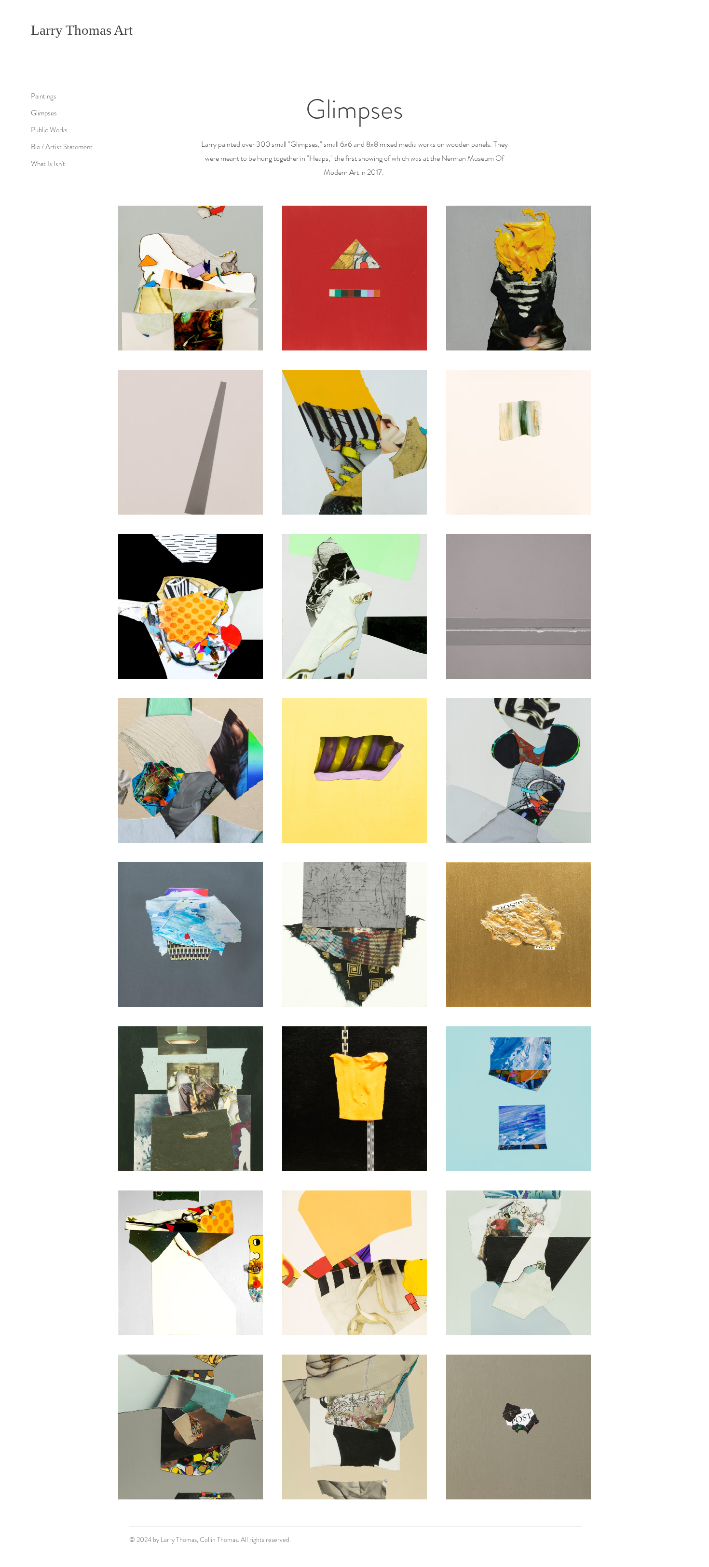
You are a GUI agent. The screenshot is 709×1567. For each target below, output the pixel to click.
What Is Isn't (48, 163)
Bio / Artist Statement (62, 146)
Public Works (49, 130)
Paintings (43, 96)
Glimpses (44, 113)
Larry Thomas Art (82, 30)
